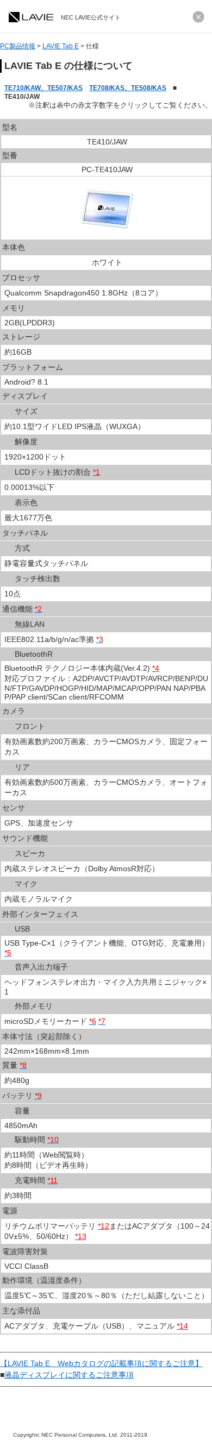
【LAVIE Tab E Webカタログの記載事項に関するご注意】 (101, 1363)
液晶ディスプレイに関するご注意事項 (69, 1374)
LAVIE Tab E (60, 46)
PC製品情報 (17, 46)
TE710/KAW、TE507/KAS (43, 88)
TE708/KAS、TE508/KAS (127, 88)
